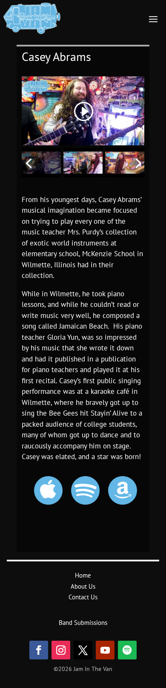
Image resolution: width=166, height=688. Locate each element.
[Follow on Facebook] (38, 650)
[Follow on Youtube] (105, 650)
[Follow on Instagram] (61, 650)
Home (83, 575)
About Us (83, 586)
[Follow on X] (83, 650)
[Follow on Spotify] (127, 650)
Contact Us (83, 597)
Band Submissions (83, 623)
